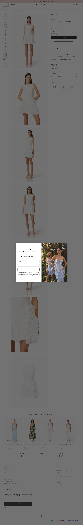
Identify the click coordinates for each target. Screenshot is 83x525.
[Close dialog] (66, 244)
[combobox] (20, 265)
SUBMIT (28, 269)
